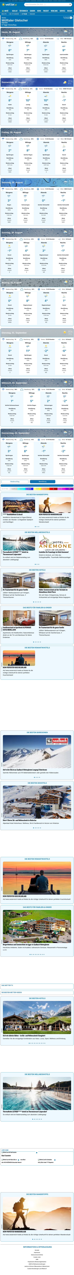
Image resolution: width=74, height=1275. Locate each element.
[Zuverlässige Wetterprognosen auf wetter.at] (11, 4)
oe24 (9, 0)
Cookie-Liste (36, 1257)
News (39, 11)
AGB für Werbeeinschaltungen (37, 1264)
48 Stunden (14, 14)
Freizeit (46, 11)
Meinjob (45, 0)
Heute (4, 14)
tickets (55, 0)
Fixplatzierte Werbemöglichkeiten (37, 1261)
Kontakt (37, 1250)
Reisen (50, 0)
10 (44, 1043)
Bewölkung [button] (42, 481)
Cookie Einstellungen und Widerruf (37, 1268)
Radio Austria (62, 0)
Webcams (54, 11)
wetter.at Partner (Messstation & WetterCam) (37, 1266)
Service (62, 11)
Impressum (37, 1252)
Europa (32, 11)
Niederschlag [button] (14, 481)
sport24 (28, 0)
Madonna (33, 0)
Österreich (22, 0)
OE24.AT (15, 11)
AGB (37, 1259)
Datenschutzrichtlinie (37, 1255)
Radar (32, 14)
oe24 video (15, 0)
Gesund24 (39, 0)
